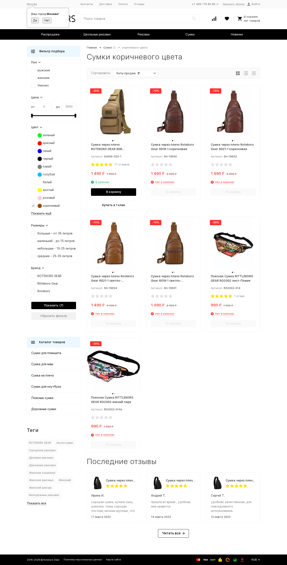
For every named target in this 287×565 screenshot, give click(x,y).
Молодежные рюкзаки (44, 495)
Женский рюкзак (40, 487)
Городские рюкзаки (42, 450)
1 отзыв (239, 296)
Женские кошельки (42, 472)
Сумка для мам (42, 364)
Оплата (123, 4)
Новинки (237, 34)
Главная (92, 47)
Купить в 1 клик (113, 205)
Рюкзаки (143, 34)
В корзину (113, 192)
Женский (65, 480)
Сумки (190, 34)
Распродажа (50, 34)
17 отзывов (122, 164)
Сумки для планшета (46, 353)
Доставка (105, 4)
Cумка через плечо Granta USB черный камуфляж (121, 480)
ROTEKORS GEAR (40, 442)
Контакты (86, 4)
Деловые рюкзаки (41, 457)
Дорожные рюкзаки (42, 465)
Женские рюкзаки (41, 480)
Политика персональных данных (83, 559)
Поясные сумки (42, 398)
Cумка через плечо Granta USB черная (181, 480)
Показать (51, 305)
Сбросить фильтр (53, 316)
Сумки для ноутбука (46, 386)
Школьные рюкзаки (97, 34)
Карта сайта (113, 559)
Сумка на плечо (42, 375)
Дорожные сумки (43, 409)
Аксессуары (64, 442)
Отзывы (139, 4)
